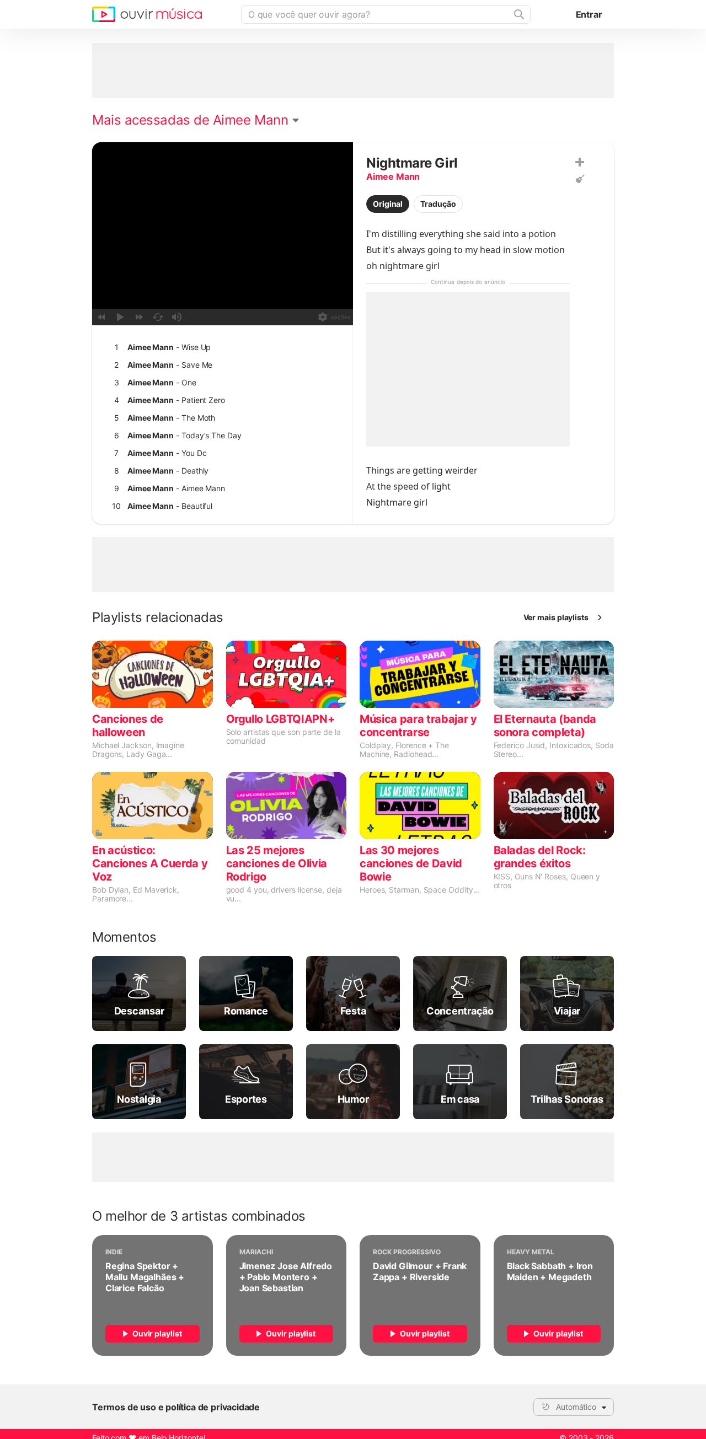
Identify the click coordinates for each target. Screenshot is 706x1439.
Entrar (589, 14)
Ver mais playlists (556, 617)
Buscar (518, 14)
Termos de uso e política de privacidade (176, 1407)
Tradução (438, 203)
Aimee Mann (393, 176)
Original (388, 203)
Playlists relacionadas (157, 617)
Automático (576, 1406)
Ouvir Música (147, 14)
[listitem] (220, 347)
